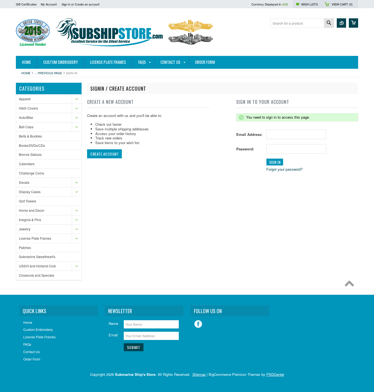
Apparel (25, 98)
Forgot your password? (284, 169)
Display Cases (30, 191)
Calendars (26, 163)
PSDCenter (275, 374)
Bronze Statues (30, 154)
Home (25, 73)
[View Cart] (353, 23)
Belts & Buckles (30, 136)
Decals (24, 182)
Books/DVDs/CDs (32, 145)
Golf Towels (27, 201)
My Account (49, 4)
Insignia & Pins (30, 219)
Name (113, 323)
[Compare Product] (341, 23)
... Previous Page (48, 73)
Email (113, 334)
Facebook (198, 324)
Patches (25, 247)
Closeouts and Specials (36, 275)
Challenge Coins (31, 173)
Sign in (66, 4)
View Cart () (342, 4)
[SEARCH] (329, 23)
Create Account (104, 154)
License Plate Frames (35, 238)
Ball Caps (26, 126)
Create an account (87, 4)
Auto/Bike (26, 117)
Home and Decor (31, 210)
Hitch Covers (28, 108)
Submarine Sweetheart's (37, 256)
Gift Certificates (26, 4)
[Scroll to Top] (351, 285)
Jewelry (24, 229)
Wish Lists (309, 4)
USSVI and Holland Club (37, 266)
